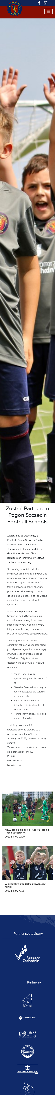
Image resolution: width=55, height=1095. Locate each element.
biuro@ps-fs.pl (14, 765)
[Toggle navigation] (48, 11)
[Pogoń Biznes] (14, 3)
